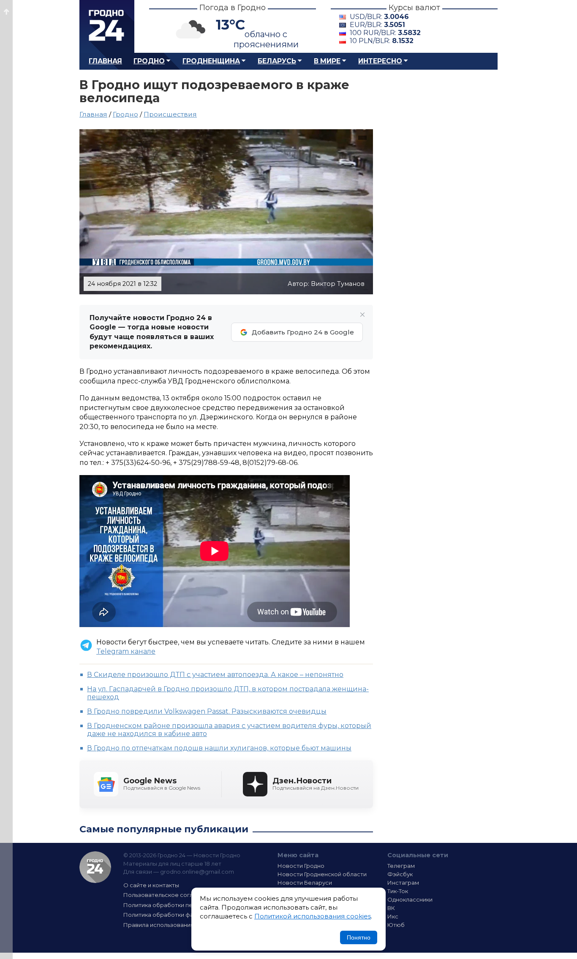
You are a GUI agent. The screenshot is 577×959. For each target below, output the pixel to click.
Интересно (380, 61)
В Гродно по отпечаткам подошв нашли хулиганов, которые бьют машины (219, 748)
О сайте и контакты (151, 885)
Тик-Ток (397, 891)
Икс (392, 916)
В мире (327, 61)
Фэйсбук (400, 874)
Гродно (149, 61)
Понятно (358, 937)
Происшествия (170, 114)
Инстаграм (403, 882)
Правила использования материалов (177, 924)
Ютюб (396, 924)
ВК (391, 908)
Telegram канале (125, 651)
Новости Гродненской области (322, 874)
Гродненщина (211, 61)
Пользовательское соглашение (169, 894)
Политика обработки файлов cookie (175, 914)
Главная (105, 61)
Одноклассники (410, 899)
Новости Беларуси (305, 882)
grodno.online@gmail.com (197, 871)
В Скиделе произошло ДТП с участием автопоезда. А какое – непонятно (215, 675)
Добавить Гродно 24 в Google (303, 332)
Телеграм (401, 865)
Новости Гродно (301, 865)
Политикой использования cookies (312, 916)
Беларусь (277, 61)
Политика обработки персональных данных (186, 905)
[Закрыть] (362, 314)
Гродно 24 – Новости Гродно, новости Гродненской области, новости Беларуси (106, 26)
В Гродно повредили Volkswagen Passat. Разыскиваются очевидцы (207, 711)
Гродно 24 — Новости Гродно (95, 867)
